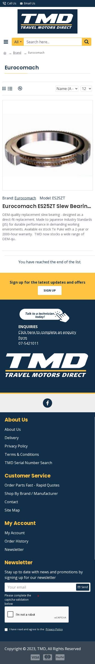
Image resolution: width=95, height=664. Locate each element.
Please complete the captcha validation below (18, 599)
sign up (50, 290)
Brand (17, 53)
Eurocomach (25, 198)
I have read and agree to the (36, 629)
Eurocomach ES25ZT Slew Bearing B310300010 (47, 206)
